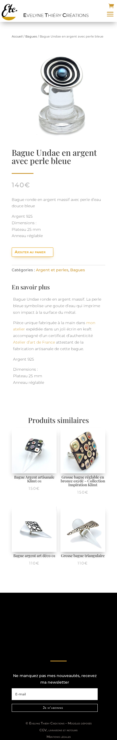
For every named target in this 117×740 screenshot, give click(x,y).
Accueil (17, 36)
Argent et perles (52, 269)
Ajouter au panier (30, 251)
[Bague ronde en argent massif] (58, 138)
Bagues (31, 36)
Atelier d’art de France (34, 342)
